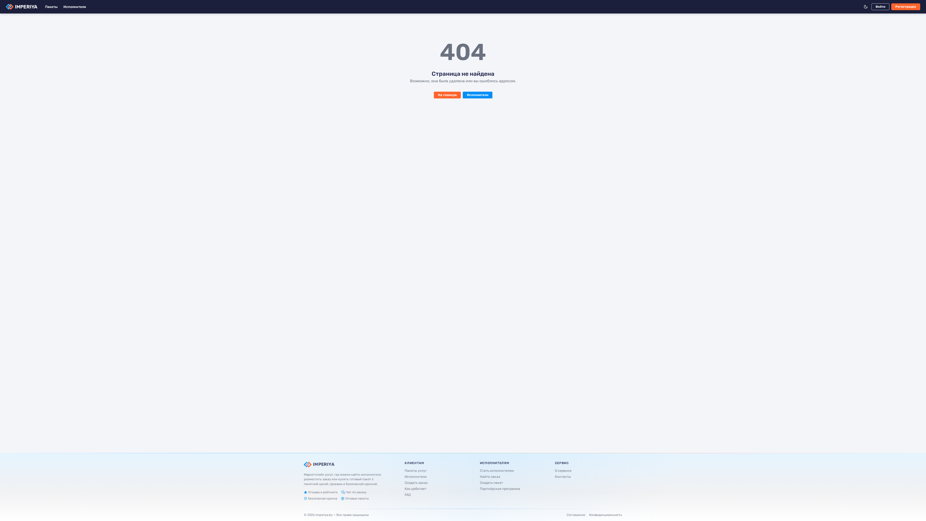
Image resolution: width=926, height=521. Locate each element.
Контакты (563, 477)
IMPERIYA (26, 7)
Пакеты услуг (416, 471)
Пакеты (51, 7)
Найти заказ (490, 477)
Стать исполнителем (497, 471)
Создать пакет (491, 483)
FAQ (408, 495)
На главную (447, 95)
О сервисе (563, 471)
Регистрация (905, 6)
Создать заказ (416, 483)
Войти (880, 6)
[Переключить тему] (866, 7)
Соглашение (576, 515)
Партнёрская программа (500, 489)
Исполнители (74, 7)
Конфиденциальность (605, 515)
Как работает (415, 489)
